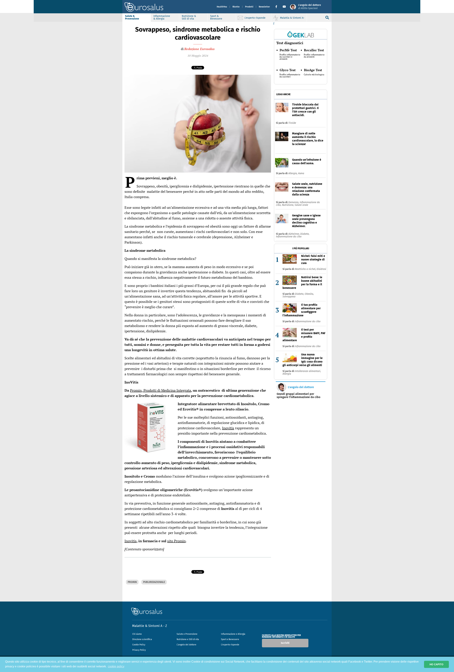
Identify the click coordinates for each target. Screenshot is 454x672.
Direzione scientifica (142, 639)
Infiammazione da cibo (288, 236)
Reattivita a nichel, (306, 269)
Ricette (236, 7)
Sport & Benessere (216, 17)
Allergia (287, 373)
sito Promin (176, 540)
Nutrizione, (288, 204)
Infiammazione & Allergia (161, 17)
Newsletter (264, 7)
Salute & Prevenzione (132, 17)
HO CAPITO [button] (436, 664)
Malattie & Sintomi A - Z (149, 626)
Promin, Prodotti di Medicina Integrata (160, 390)
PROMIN (132, 582)
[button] (277, 7)
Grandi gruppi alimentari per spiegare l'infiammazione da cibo (298, 395)
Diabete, (304, 233)
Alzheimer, (294, 233)
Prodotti (249, 7)
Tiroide (292, 122)
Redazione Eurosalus (199, 49)
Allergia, (293, 173)
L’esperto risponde (230, 644)
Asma (301, 173)
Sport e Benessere (230, 639)
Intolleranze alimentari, (308, 371)
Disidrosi (321, 269)
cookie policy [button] (116, 666)
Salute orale (301, 204)
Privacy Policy (139, 650)
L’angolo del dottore (186, 644)
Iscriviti (285, 642)
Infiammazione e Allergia (233, 634)
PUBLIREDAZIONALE (154, 582)
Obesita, (309, 293)
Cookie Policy (138, 644)
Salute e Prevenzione (187, 634)
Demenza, (294, 202)
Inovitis (228, 428)
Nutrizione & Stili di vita (189, 17)
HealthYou (222, 7)
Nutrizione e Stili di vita (188, 639)
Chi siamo (137, 634)
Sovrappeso (289, 296)
